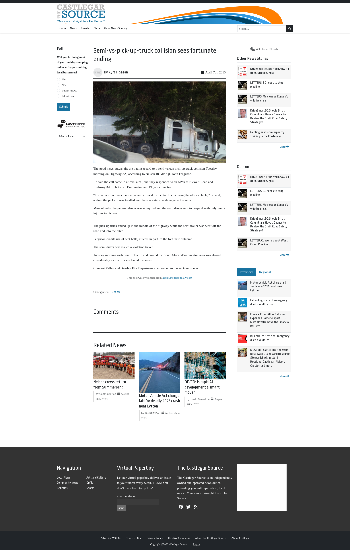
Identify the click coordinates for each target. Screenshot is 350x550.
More (282, 147)
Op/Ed (89, 482)
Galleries (62, 488)
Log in (196, 544)
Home (62, 28)
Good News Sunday (115, 28)
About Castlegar (240, 537)
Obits (97, 28)
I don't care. (68, 96)
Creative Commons (179, 537)
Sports (90, 488)
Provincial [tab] (246, 272)
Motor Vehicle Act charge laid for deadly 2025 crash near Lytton (159, 401)
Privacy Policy (155, 537)
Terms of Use (133, 537)
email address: (126, 496)
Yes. (64, 79)
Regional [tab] (265, 272)
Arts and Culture (96, 477)
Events (85, 28)
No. (64, 84)
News (73, 28)
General (116, 292)
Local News (64, 477)
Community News (67, 482)
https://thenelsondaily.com (177, 277)
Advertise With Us (110, 537)
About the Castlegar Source (210, 537)
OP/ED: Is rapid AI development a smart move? (202, 387)
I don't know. (69, 90)
